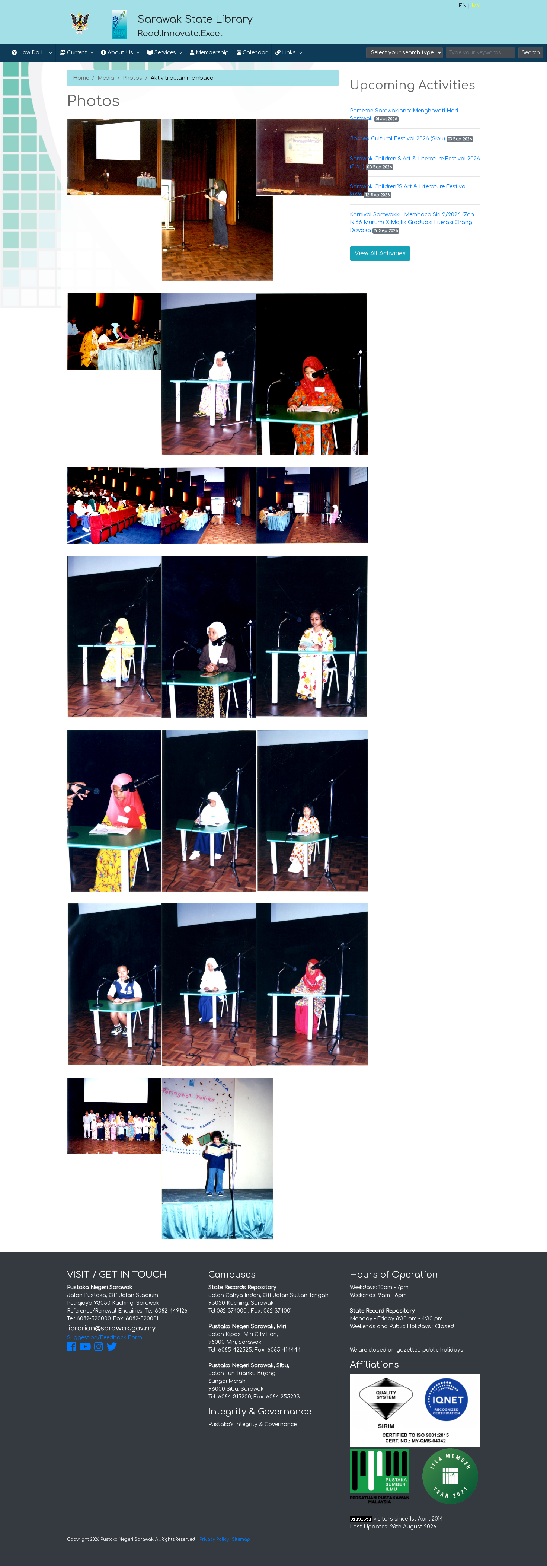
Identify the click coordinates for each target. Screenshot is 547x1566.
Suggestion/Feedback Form (104, 1337)
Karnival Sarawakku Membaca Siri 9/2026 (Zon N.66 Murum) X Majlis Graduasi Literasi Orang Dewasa (412, 222)
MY (475, 6)
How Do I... (31, 52)
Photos (132, 78)
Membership (211, 52)
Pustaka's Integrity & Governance (252, 1424)
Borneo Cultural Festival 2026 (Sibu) (397, 138)
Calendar (254, 52)
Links (288, 52)
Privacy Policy (214, 1539)
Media (105, 78)
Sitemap (241, 1539)
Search (531, 52)
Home (81, 78)
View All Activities (380, 253)
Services (164, 52)
